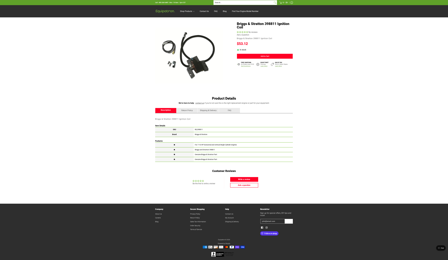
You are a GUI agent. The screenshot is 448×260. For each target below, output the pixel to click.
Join (288, 221)
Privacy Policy (195, 214)
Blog (156, 222)
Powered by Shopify (224, 243)
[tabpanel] (224, 137)
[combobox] (243, 2)
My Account (229, 218)
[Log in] (291, 2)
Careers (158, 218)
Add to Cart (265, 56)
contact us (199, 103)
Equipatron (221, 240)
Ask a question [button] (244, 185)
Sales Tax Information (198, 222)
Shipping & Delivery (232, 222)
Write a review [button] (244, 179)
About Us (158, 214)
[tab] (165, 110)
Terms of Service (196, 229)
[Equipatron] (165, 11)
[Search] (275, 2)
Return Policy (195, 218)
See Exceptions (245, 66)
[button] (242, 32)
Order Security (195, 226)
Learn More (264, 66)
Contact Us (229, 214)
